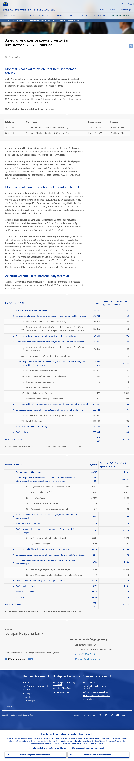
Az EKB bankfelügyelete (119, 15)
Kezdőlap (6, 20)
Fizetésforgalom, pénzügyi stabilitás (38, 15)
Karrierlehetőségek (125, 9)
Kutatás (84, 15)
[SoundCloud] (123, 715)
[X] (100, 715)
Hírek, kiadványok (99, 15)
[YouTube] (117, 715)
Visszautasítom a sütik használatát (98, 755)
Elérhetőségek (29, 701)
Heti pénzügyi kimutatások (69, 20)
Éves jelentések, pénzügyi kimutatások (42, 20)
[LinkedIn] (105, 715)
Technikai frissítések (62, 688)
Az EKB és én (111, 9)
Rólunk (101, 9)
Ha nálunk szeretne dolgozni (35, 686)
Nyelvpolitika (89, 699)
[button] (126, 4)
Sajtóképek (27, 694)
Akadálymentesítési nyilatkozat (96, 696)
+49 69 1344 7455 (86, 654)
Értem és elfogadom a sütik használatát (35, 755)
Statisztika (60, 15)
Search (123, 4)
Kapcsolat (27, 697)
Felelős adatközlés (61, 692)
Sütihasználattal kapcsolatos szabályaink (88, 748)
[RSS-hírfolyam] (129, 715)
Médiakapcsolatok (17, 659)
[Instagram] (111, 715)
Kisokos (26, 690)
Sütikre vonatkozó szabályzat (95, 692)
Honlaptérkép (8, 706)
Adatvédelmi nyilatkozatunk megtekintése (49, 748)
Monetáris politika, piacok (12, 15)
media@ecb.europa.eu (89, 659)
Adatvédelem (89, 683)
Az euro (72, 15)
